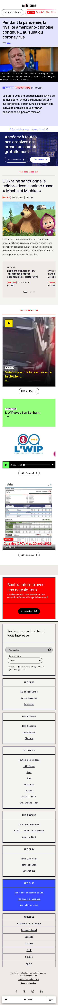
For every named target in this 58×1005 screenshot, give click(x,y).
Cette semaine (29, 698)
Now (29, 778)
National (29, 917)
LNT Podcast (27, 473)
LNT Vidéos (27, 391)
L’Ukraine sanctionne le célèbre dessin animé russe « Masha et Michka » (28, 186)
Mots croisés (29, 865)
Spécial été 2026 (43, 12)
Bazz (28, 772)
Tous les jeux (29, 858)
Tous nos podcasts (29, 824)
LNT (8, 42)
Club (23, 669)
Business (29, 784)
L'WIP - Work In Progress (29, 831)
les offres (39, 159)
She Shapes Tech (29, 803)
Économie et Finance (29, 923)
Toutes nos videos (29, 760)
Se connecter (14, 159)
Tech (28, 950)
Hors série (29, 732)
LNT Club (29, 883)
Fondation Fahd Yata (28, 979)
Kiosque (9, 539)
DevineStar (29, 871)
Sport (29, 963)
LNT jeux (29, 849)
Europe (6, 197)
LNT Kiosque (27, 555)
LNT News (29, 682)
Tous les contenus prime (29, 892)
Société (29, 937)
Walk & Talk (29, 796)
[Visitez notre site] (6, 999)
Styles (29, 957)
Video (14, 669)
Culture (29, 943)
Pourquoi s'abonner (29, 899)
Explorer (29, 704)
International (22, 88)
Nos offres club (29, 905)
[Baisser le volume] (53, 465)
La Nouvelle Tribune (29, 4)
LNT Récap (29, 766)
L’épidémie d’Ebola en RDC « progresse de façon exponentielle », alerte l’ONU (22, 273)
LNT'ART (29, 790)
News (31, 666)
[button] (25, 292)
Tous (23, 666)
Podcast (12, 409)
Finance (29, 738)
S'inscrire (26, 611)
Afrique (12, 282)
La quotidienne (12, 12)
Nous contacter (28, 983)
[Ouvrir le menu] (51, 999)
